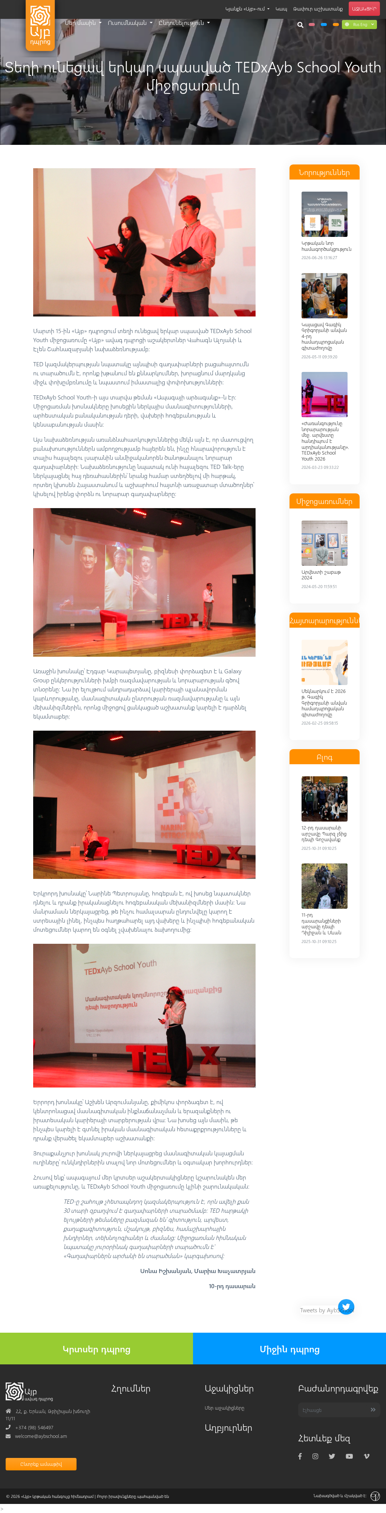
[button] (359, 24)
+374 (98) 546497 (30, 1427)
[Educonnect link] (336, 24)
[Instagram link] (315, 1456)
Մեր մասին (81, 22)
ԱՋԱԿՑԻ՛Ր (364, 8)
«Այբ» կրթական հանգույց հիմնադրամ (57, 1496)
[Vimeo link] (366, 1456)
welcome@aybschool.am (36, 1436)
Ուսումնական (128, 22)
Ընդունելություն (182, 22)
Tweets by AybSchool (327, 1310)
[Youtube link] (349, 1456)
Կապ (281, 8)
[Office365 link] (312, 24)
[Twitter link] (332, 1456)
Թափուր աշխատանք (318, 8)
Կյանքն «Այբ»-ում (245, 8)
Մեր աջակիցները (224, 1407)
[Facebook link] (300, 1456)
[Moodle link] (324, 24)
